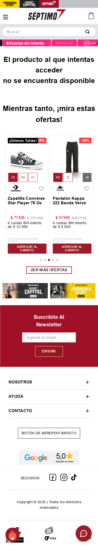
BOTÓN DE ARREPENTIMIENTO (49, 433)
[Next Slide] (96, 43)
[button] (13, 177)
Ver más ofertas (49, 270)
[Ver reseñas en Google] (49, 457)
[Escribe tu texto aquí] (50, 540)
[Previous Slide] (1, 43)
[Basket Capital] (25, 291)
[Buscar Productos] (88, 31)
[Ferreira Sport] (72, 291)
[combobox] (49, 31)
